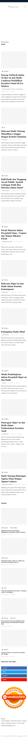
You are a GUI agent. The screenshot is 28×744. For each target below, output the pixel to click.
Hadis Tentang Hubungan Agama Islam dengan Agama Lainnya (13, 479)
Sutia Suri (4, 382)
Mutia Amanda (5, 292)
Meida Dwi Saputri (5, 190)
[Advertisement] (14, 25)
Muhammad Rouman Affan (7, 241)
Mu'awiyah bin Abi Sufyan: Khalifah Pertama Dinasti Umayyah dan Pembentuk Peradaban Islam (12, 622)
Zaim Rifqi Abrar (5, 433)
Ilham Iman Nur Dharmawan (7, 484)
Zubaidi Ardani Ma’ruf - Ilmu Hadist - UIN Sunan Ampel (12, 89)
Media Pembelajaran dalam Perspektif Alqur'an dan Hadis (14, 377)
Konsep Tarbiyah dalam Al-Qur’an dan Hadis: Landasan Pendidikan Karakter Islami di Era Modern (12, 80)
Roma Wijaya (4, 139)
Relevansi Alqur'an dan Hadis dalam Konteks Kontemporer (12, 286)
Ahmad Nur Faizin (5, 334)
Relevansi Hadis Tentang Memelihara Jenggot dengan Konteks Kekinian (13, 134)
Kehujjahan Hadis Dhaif (13, 331)
